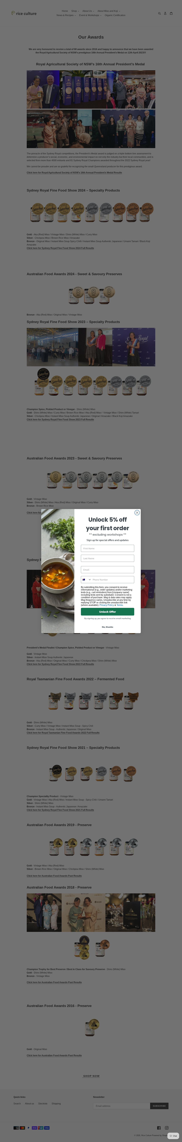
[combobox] (86, 579)
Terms (120, 605)
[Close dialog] (137, 512)
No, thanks (107, 627)
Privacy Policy (107, 605)
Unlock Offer (107, 612)
